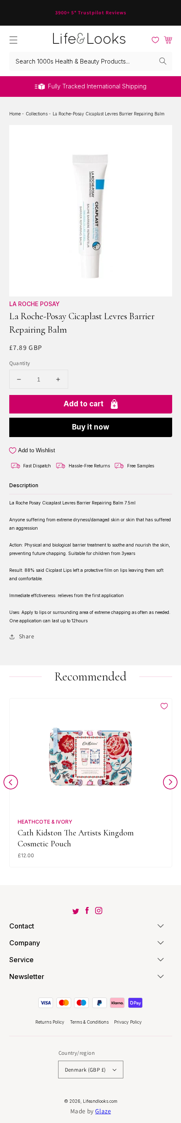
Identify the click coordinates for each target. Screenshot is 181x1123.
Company (24, 943)
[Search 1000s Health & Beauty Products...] (163, 61)
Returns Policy (50, 1021)
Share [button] (27, 636)
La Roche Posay (34, 303)
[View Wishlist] (155, 40)
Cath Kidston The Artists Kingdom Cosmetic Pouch (76, 838)
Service (21, 959)
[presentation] (11, 783)
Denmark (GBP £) (85, 1069)
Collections (37, 113)
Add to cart (84, 404)
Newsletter (26, 976)
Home (15, 113)
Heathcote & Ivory (45, 822)
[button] (13, 40)
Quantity (19, 363)
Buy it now (90, 427)
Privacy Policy (128, 1021)
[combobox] (90, 61)
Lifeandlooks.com (100, 1101)
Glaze (103, 1111)
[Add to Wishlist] (164, 706)
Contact (21, 926)
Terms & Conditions (90, 1021)
